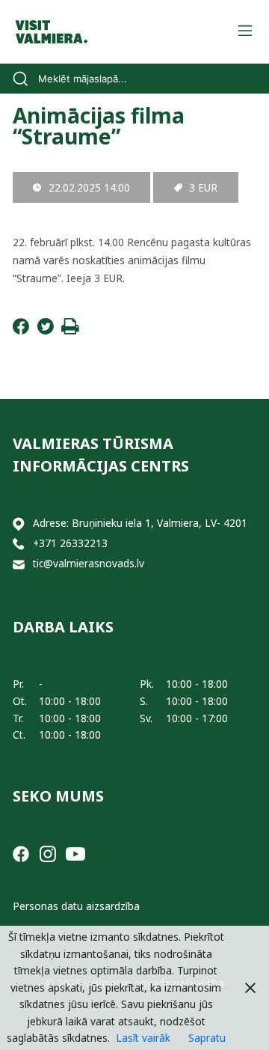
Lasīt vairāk (143, 1038)
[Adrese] (19, 523)
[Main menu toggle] (244, 32)
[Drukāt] (70, 330)
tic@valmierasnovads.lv (88, 563)
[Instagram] (48, 853)
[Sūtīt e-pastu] (19, 564)
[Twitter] (45, 330)
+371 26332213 (70, 543)
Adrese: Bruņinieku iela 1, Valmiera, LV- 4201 (140, 523)
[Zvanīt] (19, 543)
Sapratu (207, 1038)
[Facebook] (21, 330)
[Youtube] (75, 853)
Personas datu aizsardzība (76, 906)
